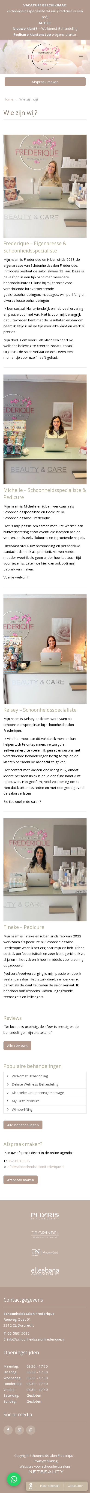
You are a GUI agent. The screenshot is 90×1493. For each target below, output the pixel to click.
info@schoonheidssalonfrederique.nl (35, 1166)
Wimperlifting (22, 1109)
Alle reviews (17, 1045)
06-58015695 (19, 1161)
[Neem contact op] (14, 1479)
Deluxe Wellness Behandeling (35, 1084)
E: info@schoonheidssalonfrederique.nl (33, 1339)
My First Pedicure (26, 1101)
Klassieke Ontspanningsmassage (38, 1092)
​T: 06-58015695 (16, 1333)
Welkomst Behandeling (30, 1076)
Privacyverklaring (45, 1461)
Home (8, 99)
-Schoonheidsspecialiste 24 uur (32, 11)
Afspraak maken (45, 81)
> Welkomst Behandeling (45, 28)
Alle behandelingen (23, 1125)
